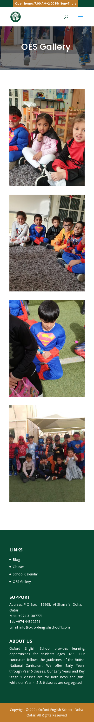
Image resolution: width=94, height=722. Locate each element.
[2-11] (47, 291)
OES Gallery (22, 581)
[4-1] (47, 502)
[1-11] (47, 396)
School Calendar (25, 574)
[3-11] (47, 186)
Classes (19, 566)
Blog (16, 559)
